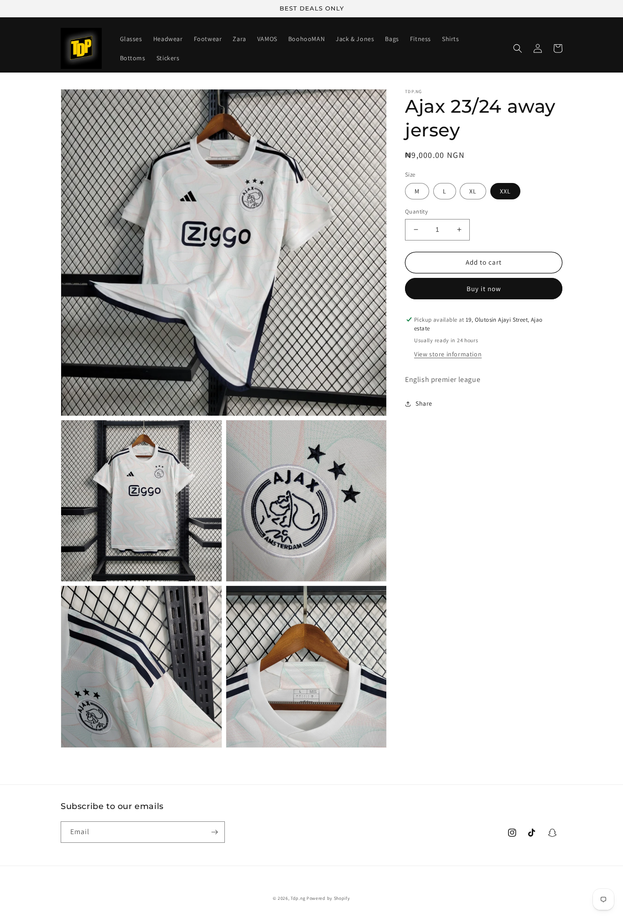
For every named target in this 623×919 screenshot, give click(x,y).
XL (473, 191)
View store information (448, 354)
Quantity (416, 211)
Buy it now (484, 288)
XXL (505, 191)
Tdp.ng (298, 898)
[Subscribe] (214, 832)
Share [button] (423, 403)
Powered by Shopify (328, 898)
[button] (518, 48)
